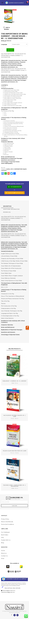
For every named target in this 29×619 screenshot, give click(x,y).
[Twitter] (14, 615)
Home (3, 550)
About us (3, 553)
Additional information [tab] (11, 209)
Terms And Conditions (7, 524)
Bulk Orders (4, 535)
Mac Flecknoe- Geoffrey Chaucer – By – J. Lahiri (14, 416)
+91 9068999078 (15, 187)
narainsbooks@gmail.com (8, 592)
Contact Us (4, 556)
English (25, 169)
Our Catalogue (5, 532)
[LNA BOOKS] (14, 2)
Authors (8, 169)
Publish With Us (5, 540)
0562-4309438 (16, 588)
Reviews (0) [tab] (6, 212)
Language (4, 44)
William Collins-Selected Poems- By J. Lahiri (14, 450)
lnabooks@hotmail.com (15, 192)
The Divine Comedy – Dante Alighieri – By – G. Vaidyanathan (14, 486)
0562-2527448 (8, 588)
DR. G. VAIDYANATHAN (16, 169)
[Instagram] (17, 615)
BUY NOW (10, 49)
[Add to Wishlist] (8, 355)
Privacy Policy (5, 519)
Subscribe (14, 505)
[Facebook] (11, 615)
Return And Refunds (7, 521)
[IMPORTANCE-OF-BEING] (9, 15)
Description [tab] (7, 206)
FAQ (2, 537)
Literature (4, 170)
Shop (2, 558)
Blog (2, 542)
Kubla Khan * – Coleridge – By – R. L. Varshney (14, 381)
